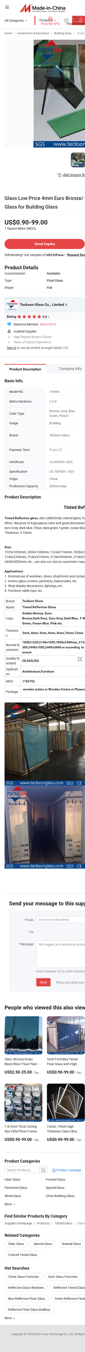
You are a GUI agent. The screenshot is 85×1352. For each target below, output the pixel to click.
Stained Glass (71, 1244)
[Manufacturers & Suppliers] (42, 7)
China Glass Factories (23, 1276)
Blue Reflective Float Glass (26, 1298)
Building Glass (63, 33)
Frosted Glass (55, 1179)
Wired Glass (13, 1196)
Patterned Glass (16, 1187)
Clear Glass (12, 1179)
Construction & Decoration (33, 33)
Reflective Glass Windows (26, 1287)
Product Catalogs (68, 1170)
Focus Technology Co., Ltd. (57, 1334)
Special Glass (55, 1187)
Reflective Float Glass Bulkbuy (29, 1309)
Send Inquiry (44, 244)
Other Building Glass (60, 1196)
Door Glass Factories (63, 1276)
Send (43, 982)
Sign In (11, 348)
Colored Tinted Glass (22, 1254)
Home (8, 33)
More (8, 1204)
